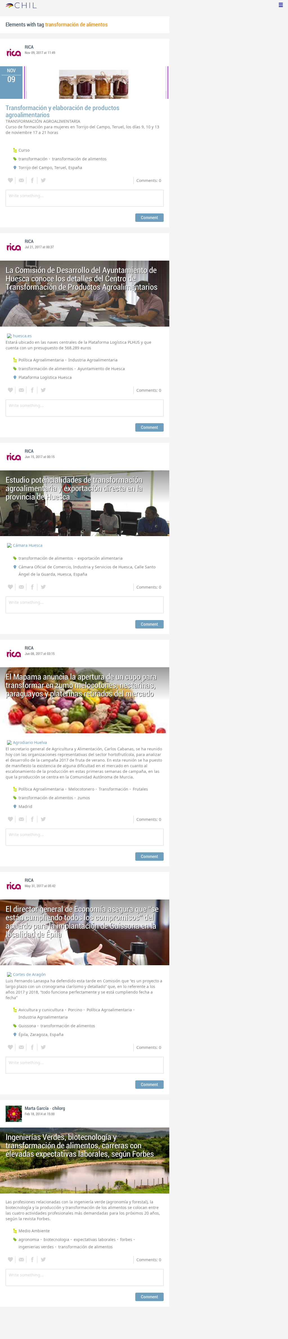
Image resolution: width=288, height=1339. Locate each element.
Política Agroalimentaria (41, 360)
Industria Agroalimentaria (93, 360)
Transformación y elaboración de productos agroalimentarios (62, 111)
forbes (126, 1239)
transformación (33, 158)
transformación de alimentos (79, 158)
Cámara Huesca (27, 545)
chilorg (58, 1108)
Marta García (37, 1108)
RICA (29, 47)
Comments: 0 (148, 180)
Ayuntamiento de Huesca (101, 368)
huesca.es (22, 335)
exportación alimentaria (100, 558)
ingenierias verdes (36, 1246)
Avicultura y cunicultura (41, 1009)
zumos (84, 797)
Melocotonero (81, 789)
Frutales (140, 789)
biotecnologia (56, 1239)
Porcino (75, 1009)
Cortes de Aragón (29, 974)
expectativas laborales (95, 1239)
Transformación (113, 789)
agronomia (29, 1239)
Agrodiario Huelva (30, 742)
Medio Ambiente (34, 1230)
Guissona (27, 1025)
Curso (24, 150)
